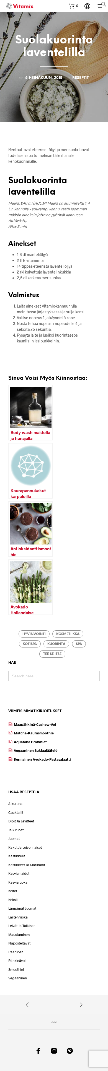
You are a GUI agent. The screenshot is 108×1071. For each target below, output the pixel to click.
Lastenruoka (18, 917)
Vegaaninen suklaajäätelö (36, 750)
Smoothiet (16, 969)
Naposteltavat (19, 943)
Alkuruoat (16, 803)
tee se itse (52, 654)
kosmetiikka (67, 634)
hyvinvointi (34, 634)
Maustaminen (19, 934)
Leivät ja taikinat (21, 925)
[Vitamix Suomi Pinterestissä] (69, 1050)
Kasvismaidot (18, 873)
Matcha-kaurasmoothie (34, 733)
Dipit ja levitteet (21, 821)
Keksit (13, 899)
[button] (104, 5)
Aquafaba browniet (30, 742)
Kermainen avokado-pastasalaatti (42, 759)
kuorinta (56, 644)
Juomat (14, 838)
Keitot (12, 891)
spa (79, 644)
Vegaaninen (17, 978)
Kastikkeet (16, 856)
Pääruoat (15, 952)
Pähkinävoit (17, 960)
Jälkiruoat (16, 830)
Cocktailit (15, 812)
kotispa (30, 644)
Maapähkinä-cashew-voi (35, 724)
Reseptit (80, 78)
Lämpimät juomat (22, 908)
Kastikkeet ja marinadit (26, 865)
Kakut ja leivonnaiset (25, 847)
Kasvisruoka (17, 882)
